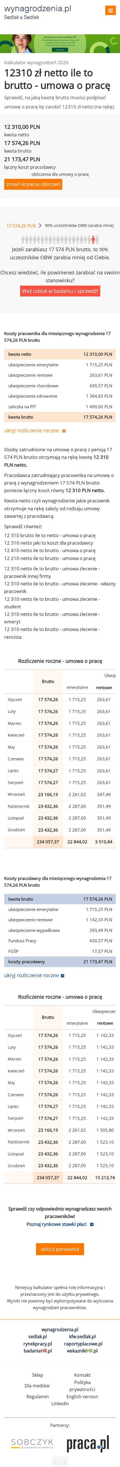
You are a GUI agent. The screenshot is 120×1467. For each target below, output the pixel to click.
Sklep (37, 1375)
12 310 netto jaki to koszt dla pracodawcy (48, 543)
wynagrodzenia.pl (60, 1329)
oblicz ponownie (60, 1249)
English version (82, 1397)
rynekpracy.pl (37, 1344)
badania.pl (38, 1351)
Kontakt (82, 1375)
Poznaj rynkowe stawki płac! (57, 1224)
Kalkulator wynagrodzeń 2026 (36, 62)
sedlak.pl (37, 1336)
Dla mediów (37, 1386)
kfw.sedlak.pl (82, 1336)
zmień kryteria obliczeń (33, 184)
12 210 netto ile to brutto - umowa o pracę (50, 558)
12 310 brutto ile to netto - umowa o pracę (50, 535)
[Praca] (88, 1443)
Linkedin (60, 1403)
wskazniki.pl (82, 1351)
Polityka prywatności (82, 1386)
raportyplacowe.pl (83, 1344)
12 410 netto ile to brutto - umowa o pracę (50, 550)
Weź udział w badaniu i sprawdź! (60, 291)
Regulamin (38, 1397)
